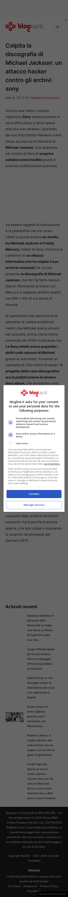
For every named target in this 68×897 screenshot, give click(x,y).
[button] (34, 443)
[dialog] (34, 448)
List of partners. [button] (52, 463)
